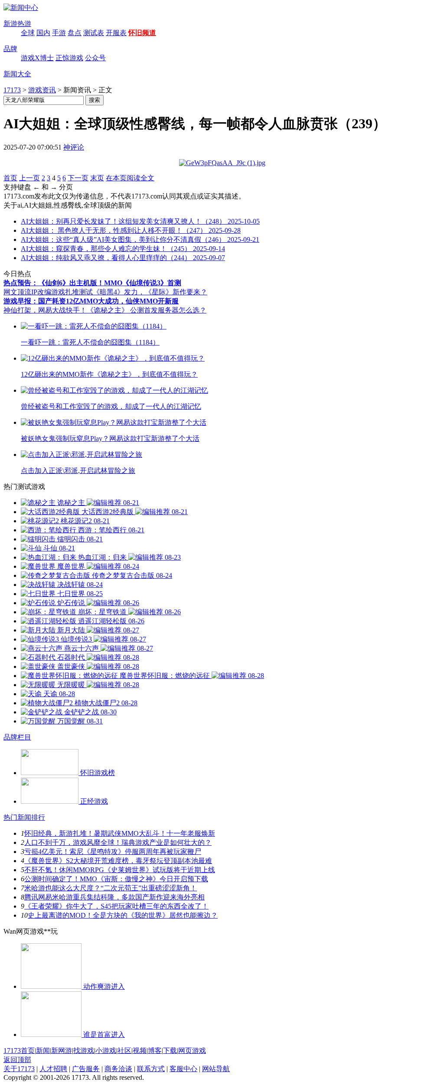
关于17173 (19, 1068)
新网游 (61, 1050)
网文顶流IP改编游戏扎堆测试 (48, 292)
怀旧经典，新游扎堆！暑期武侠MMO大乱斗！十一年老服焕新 (119, 833)
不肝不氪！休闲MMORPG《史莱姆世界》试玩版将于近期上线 (119, 869)
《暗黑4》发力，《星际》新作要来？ (150, 292)
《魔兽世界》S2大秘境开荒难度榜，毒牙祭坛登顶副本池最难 (118, 860)
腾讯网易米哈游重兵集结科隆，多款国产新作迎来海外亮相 (114, 897)
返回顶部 (17, 1059)
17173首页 (19, 1050)
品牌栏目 (17, 737)
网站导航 (216, 1068)
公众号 (95, 58)
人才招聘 (53, 1068)
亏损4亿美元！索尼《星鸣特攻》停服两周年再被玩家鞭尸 (112, 851)
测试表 (93, 32)
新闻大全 (17, 74)
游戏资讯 (42, 90)
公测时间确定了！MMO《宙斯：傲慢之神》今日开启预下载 (116, 879)
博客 (155, 1050)
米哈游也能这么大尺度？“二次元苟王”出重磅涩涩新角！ (110, 888)
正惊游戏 (69, 58)
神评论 (73, 147)
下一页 (78, 178)
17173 (12, 90)
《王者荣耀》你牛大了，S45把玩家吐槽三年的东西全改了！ (116, 906)
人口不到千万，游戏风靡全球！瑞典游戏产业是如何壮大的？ (118, 842)
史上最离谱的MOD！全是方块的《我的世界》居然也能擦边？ (123, 915)
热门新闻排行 (24, 817)
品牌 (10, 48)
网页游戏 (192, 1050)
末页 (97, 178)
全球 (28, 32)
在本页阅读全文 (130, 178)
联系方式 (151, 1068)
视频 (140, 1050)
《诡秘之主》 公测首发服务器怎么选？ (146, 310)
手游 (59, 32)
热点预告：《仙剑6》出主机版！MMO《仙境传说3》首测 (92, 283)
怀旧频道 (142, 32)
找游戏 (83, 1050)
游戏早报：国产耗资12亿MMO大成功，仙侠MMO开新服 (91, 301)
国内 (43, 32)
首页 (10, 178)
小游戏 (105, 1050)
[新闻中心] (20, 7)
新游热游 (17, 23)
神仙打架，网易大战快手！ (45, 310)
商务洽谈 (118, 1068)
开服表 (116, 32)
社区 (124, 1050)
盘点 (75, 32)
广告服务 (86, 1068)
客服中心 (183, 1068)
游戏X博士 (37, 58)
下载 (170, 1050)
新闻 (43, 1050)
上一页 (29, 178)
